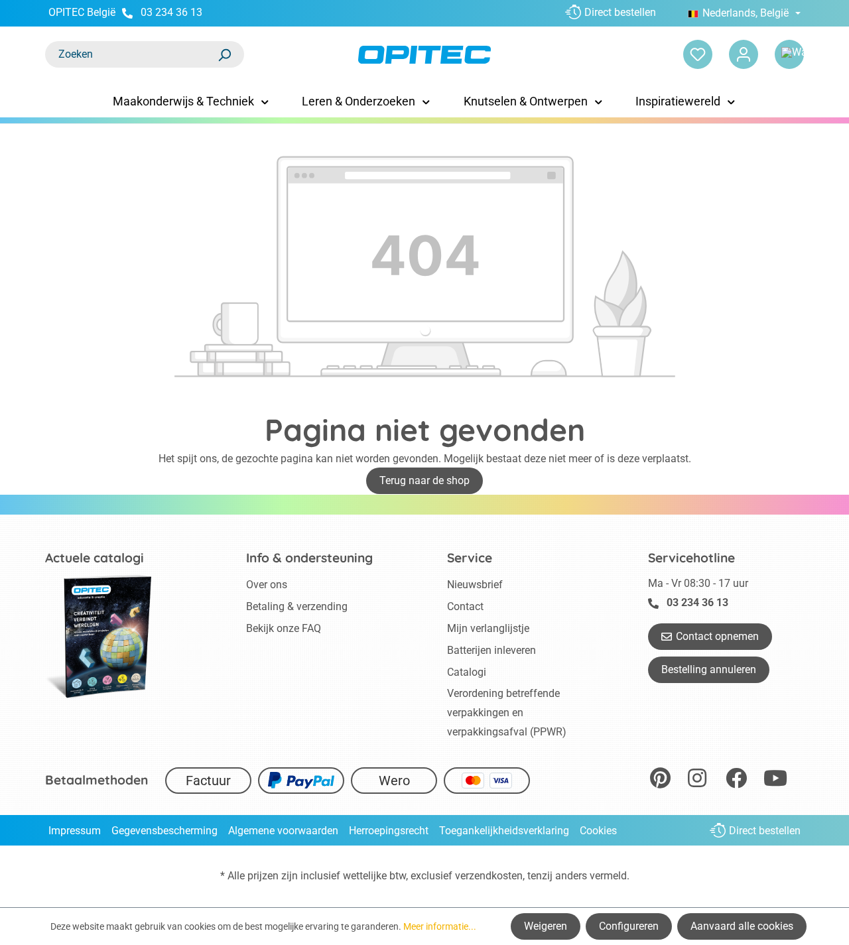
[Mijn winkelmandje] (789, 54)
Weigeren (545, 926)
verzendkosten (489, 875)
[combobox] (131, 54)
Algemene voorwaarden (283, 830)
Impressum (74, 830)
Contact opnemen (717, 636)
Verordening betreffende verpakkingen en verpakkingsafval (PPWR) (506, 712)
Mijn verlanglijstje (488, 628)
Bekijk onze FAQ (283, 628)
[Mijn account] (743, 54)
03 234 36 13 (171, 12)
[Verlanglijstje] (697, 54)
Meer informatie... (439, 926)
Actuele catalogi (94, 558)
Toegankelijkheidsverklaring (504, 830)
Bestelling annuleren (708, 669)
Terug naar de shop (424, 480)
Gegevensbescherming (164, 830)
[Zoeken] (224, 54)
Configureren (629, 926)
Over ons (266, 584)
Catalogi (466, 672)
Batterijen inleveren (491, 650)
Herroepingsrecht (388, 830)
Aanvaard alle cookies (741, 926)
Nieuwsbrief (475, 584)
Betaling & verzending (297, 606)
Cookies (598, 830)
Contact (465, 606)
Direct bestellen (620, 12)
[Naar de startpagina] (424, 55)
